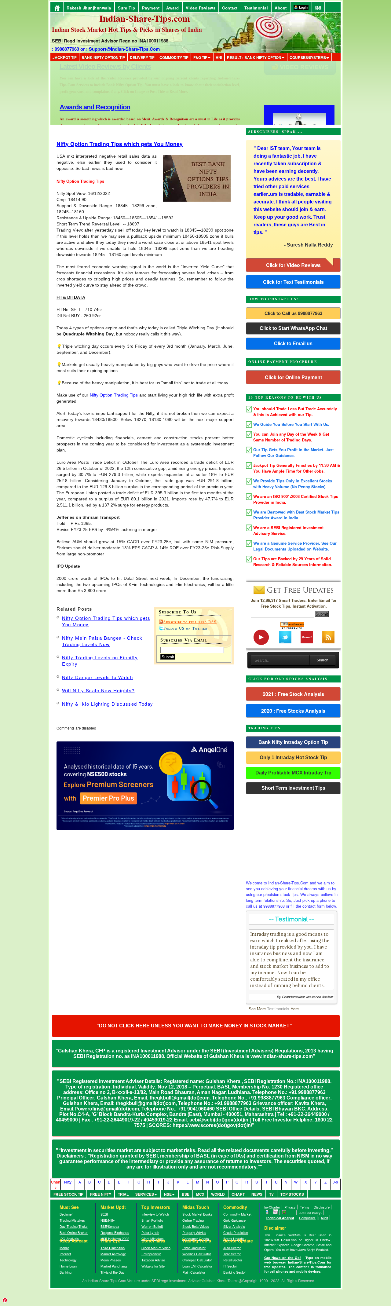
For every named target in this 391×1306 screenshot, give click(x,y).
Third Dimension (112, 1247)
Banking (65, 1272)
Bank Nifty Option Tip (103, 57)
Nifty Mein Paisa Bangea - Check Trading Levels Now (102, 641)
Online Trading (193, 1220)
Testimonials (278, 1009)
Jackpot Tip (65, 57)
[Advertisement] (293, 835)
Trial (123, 1194)
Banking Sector (234, 1272)
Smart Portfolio (152, 1220)
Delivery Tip (142, 57)
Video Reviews (201, 8)
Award (172, 8)
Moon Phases (110, 1259)
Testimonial (256, 8)
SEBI (104, 1214)
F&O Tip (200, 57)
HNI (219, 57)
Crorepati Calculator (197, 1259)
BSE (185, 1194)
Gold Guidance (234, 1220)
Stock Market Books (197, 1214)
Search (322, 660)
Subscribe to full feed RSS (190, 622)
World (218, 1194)
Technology (68, 1259)
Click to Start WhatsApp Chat (293, 328)
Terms (304, 1207)
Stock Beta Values (195, 1226)
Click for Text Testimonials (293, 281)
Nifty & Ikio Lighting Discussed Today (107, 704)
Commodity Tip (173, 57)
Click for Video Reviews (293, 265)
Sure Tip (126, 8)
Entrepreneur (151, 1253)
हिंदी (318, 8)
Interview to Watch (155, 1214)
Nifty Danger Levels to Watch (97, 677)
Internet (65, 1253)
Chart (238, 1194)
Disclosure (322, 1207)
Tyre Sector (232, 1253)
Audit (324, 1217)
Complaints (307, 1217)
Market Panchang (113, 1266)
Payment (151, 8)
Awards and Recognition (95, 66)
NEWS (256, 1194)
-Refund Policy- (310, 1212)
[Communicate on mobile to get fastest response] (267, 1212)
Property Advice (194, 1232)
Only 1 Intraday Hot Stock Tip (293, 757)
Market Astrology (113, 1253)
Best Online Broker (74, 1232)
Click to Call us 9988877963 (293, 313)
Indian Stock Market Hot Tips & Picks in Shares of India (127, 29)
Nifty (67, 1181)
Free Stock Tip (68, 1194)
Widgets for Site (153, 1266)
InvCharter (272, 1207)
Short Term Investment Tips (293, 788)
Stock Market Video (155, 1247)
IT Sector (230, 1266)
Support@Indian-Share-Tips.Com (124, 49)
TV (271, 1194)
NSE (168, 1194)
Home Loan (68, 1266)
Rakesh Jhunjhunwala (89, 8)
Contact (230, 8)
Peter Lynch (150, 1232)
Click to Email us (293, 343)
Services (144, 1194)
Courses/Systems (308, 57)
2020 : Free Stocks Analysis (293, 710)
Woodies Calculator (196, 1253)
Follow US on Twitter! (186, 628)
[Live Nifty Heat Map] (284, 1212)
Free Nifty (100, 1194)
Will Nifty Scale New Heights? (98, 690)
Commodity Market (237, 1214)
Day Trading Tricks (74, 1226)
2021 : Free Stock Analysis (293, 693)
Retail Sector (232, 1259)
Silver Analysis (234, 1226)
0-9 (335, 1181)
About (281, 8)
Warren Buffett (152, 1226)
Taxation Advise (153, 1259)
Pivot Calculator (194, 1247)
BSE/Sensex (109, 1226)
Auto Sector (232, 1247)
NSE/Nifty (107, 1220)
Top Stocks (292, 1194)
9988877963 (67, 49)
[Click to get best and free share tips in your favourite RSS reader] (293, 1212)
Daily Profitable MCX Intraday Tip (293, 772)
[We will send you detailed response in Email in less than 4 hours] (275, 1212)
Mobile (64, 1247)
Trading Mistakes (72, 1220)
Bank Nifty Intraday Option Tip (293, 742)
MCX (200, 1194)
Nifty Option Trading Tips (114, 395)
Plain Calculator (193, 1272)
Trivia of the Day (112, 1272)
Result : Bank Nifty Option (254, 57)
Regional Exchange (114, 1232)
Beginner (66, 1214)
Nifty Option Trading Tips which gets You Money (120, 144)
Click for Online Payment (293, 377)
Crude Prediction (235, 1232)
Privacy (290, 1207)
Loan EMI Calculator (197, 1266)
